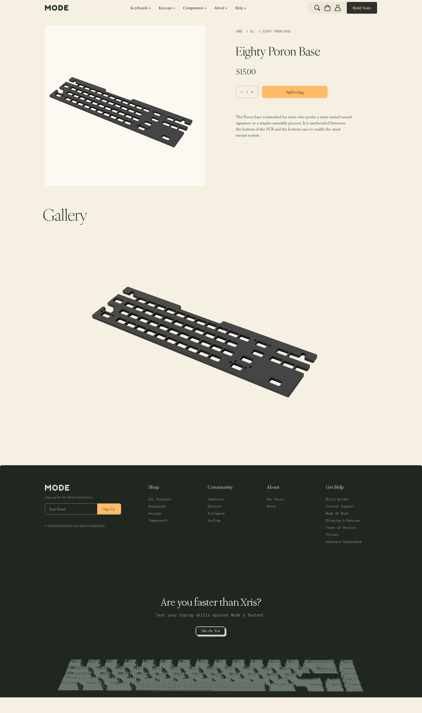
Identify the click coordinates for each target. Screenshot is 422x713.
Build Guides (337, 499)
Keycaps (155, 513)
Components (157, 520)
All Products (159, 499)
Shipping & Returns (343, 520)
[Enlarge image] (211, 331)
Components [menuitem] (194, 7)
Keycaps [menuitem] (167, 7)
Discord (214, 506)
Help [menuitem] (240, 7)
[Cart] (327, 8)
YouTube (214, 520)
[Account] (338, 8)
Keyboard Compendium (344, 542)
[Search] (317, 8)
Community (216, 499)
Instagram (216, 513)
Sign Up (109, 509)
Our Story (275, 499)
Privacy (332, 535)
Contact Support (340, 506)
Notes (271, 506)
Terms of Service (341, 527)
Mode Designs (63, 526)
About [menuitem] (220, 7)
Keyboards (157, 506)
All (252, 31)
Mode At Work (337, 513)
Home (239, 31)
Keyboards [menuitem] (140, 7)
